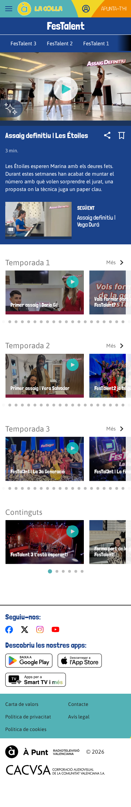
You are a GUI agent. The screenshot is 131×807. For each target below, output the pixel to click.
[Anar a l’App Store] (80, 661)
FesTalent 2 (60, 43)
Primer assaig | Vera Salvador (40, 388)
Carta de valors (21, 704)
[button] (3, 321)
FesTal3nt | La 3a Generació (37, 472)
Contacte (78, 704)
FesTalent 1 (96, 43)
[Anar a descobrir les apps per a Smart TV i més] (35, 680)
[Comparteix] (107, 135)
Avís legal (78, 717)
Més (111, 262)
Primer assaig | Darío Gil (34, 305)
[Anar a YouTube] (57, 629)
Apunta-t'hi (114, 8)
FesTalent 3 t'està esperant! (39, 555)
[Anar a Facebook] (10, 629)
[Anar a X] (26, 629)
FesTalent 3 (23, 43)
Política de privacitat (28, 717)
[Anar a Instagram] (41, 629)
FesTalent (66, 26)
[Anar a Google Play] (28, 661)
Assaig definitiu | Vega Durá (96, 221)
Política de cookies (25, 729)
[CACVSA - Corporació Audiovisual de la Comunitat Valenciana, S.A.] (55, 769)
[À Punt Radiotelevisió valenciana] (42, 751)
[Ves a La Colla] (40, 9)
